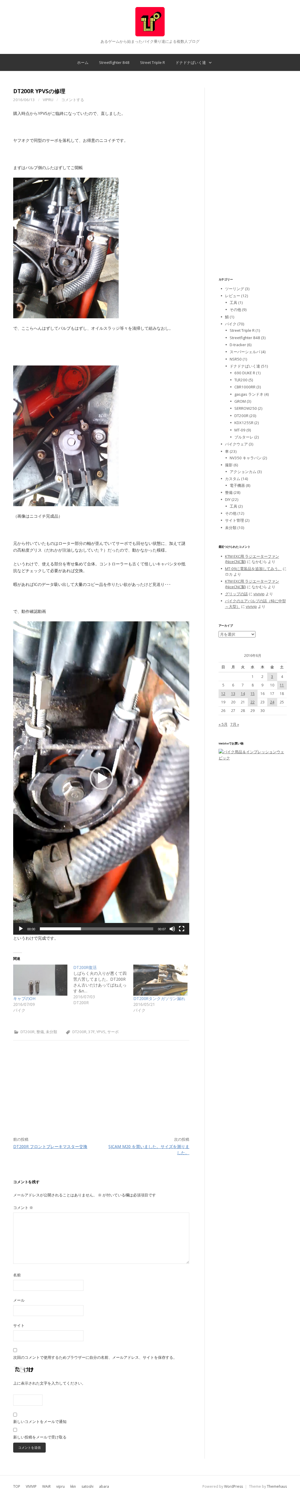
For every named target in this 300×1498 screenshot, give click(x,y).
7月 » (234, 724)
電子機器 (237, 485)
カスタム (232, 478)
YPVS (100, 1031)
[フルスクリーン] (182, 929)
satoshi (87, 1486)
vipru (48, 99)
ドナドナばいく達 (190, 62)
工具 (233, 302)
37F (91, 1031)
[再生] (21, 929)
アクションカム (243, 471)
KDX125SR (243, 422)
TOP (16, 1486)
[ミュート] (172, 929)
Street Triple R (152, 62)
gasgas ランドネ (248, 394)
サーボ (113, 1031)
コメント (23, 1207)
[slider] (96, 928)
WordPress (233, 1486)
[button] (101, 778)
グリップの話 (236, 593)
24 (272, 702)
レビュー (232, 295)
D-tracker (238, 344)
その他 (235, 309)
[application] (101, 778)
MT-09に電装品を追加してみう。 (253, 568)
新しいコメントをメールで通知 (40, 1421)
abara (104, 1486)
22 (252, 702)
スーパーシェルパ (245, 351)
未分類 (51, 1031)
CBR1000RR (244, 387)
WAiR (46, 1486)
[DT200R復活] (103, 985)
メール (19, 1300)
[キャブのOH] (40, 980)
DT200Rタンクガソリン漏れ (159, 998)
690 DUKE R (244, 372)
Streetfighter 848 (114, 62)
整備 (40, 1031)
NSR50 (236, 359)
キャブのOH (24, 998)
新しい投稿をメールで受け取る (40, 1437)
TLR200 (241, 379)
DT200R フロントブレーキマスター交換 (50, 1146)
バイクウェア (236, 444)
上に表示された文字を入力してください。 (49, 1383)
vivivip (259, 593)
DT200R (28, 1031)
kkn (73, 1486)
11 (282, 685)
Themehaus (277, 1486)
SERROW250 (245, 408)
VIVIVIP (31, 1486)
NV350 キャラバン (246, 457)
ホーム (82, 62)
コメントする (72, 99)
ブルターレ (243, 437)
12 (223, 693)
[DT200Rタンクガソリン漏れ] (160, 980)
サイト (19, 1325)
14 (243, 693)
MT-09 (240, 430)
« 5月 (223, 724)
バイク (230, 324)
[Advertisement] (101, 1096)
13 (233, 693)
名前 (17, 1275)
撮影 (229, 464)
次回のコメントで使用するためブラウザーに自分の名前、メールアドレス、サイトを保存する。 (95, 1357)
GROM (240, 401)
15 (252, 693)
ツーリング (234, 288)
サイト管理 (234, 520)
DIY (228, 499)
